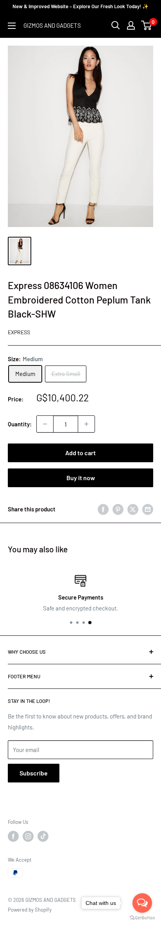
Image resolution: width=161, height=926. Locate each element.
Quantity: (20, 424)
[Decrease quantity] (45, 424)
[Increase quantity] (86, 424)
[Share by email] (147, 508)
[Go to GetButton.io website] (142, 918)
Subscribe (34, 773)
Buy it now (80, 477)
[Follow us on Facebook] (13, 836)
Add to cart (80, 452)
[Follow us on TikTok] (43, 836)
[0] (147, 25)
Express (19, 332)
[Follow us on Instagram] (28, 836)
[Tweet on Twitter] (132, 508)
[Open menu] (12, 26)
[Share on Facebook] (103, 508)
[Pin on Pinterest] (118, 508)
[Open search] (115, 25)
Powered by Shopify (30, 909)
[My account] (131, 25)
